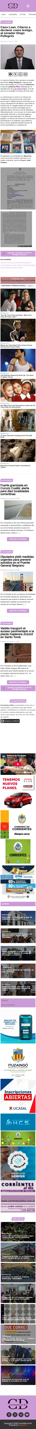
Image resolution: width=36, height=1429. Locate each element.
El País (23, 14)
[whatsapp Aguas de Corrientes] (18, 1043)
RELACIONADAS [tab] (8, 1005)
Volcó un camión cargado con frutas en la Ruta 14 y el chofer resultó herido (18, 1359)
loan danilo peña (20, 265)
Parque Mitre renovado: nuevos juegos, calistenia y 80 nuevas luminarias (18, 1236)
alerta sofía (6, 263)
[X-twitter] (15, 1414)
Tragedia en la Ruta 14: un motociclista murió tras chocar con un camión (18, 1257)
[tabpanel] (18, 952)
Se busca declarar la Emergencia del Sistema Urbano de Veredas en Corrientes (17, 935)
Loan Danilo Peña (20, 89)
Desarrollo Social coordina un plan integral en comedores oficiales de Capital (16, 988)
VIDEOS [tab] (4, 1001)
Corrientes (13, 14)
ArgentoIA (23, 1425)
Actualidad (6, 22)
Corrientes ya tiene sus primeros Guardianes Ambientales (15, 1277)
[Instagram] (21, 1414)
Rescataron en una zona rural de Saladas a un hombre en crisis (15, 1380)
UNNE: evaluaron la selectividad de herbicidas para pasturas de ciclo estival (19, 1318)
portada (19, 268)
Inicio (4, 14)
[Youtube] (27, 1414)
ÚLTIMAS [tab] (5, 904)
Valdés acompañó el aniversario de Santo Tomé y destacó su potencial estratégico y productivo (16, 953)
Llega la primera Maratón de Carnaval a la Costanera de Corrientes (18, 1339)
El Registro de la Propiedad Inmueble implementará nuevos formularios (17, 1298)
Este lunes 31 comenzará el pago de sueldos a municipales (17, 918)
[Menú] (28, 6)
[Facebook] (9, 1414)
